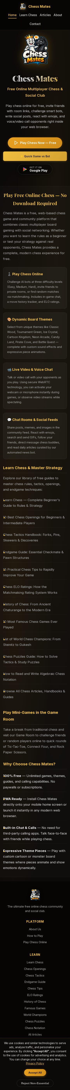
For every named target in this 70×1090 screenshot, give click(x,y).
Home (12, 15)
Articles (45, 15)
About (58, 15)
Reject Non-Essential (35, 1083)
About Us (35, 929)
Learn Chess (28, 15)
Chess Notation (35, 1028)
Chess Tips (35, 988)
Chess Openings (35, 968)
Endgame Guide (35, 981)
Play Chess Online (35, 942)
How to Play (35, 935)
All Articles (35, 1034)
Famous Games (35, 1008)
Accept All (35, 1072)
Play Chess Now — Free (38, 143)
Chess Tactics (35, 975)
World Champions (35, 1014)
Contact (35, 24)
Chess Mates (39, 6)
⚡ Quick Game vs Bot (35, 156)
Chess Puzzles (35, 1021)
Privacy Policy (35, 1063)
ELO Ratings (35, 995)
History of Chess (35, 1001)
